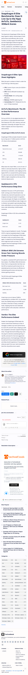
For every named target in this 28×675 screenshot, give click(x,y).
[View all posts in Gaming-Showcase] (20, 582)
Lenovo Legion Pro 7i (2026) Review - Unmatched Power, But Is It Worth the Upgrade (13, 550)
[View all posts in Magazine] (20, 592)
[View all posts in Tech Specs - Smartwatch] (20, 618)
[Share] (26, 28)
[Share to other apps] (20, 393)
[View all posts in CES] (7, 563)
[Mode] (26, 2)
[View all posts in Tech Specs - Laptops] (20, 614)
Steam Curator (19, 665)
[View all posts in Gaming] (7, 582)
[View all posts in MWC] (20, 598)
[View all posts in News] (7, 602)
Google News (17, 363)
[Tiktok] (13, 642)
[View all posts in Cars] (20, 560)
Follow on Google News (16, 354)
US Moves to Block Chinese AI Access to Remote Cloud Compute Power (14, 520)
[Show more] (3, 624)
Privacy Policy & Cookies (19, 657)
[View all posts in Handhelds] (20, 585)
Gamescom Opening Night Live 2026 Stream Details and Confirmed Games (13, 508)
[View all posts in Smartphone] (7, 608)
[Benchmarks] (4, 387)
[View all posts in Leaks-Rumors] (7, 592)
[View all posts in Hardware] (7, 589)
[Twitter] (8, 642)
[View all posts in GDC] (7, 585)
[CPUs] (9, 387)
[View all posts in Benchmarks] (7, 560)
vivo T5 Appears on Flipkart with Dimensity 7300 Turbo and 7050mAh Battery (13, 526)
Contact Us (18, 652)
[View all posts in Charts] (7, 566)
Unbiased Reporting (6, 667)
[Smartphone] (18, 6)
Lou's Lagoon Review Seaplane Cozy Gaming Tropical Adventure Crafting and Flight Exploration (14, 514)
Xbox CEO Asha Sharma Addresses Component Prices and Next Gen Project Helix (14, 543)
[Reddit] (2, 645)
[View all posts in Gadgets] (20, 576)
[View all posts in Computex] (20, 566)
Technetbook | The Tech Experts (13, 670)
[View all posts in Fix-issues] (7, 576)
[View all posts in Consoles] (7, 569)
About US (18, 651)
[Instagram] (5, 642)
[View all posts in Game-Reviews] (20, 579)
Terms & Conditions (20, 654)
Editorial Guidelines (20, 659)
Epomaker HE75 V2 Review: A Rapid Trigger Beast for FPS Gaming (12, 532)
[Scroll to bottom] (25, 668)
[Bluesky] (18, 642)
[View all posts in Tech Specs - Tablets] (7, 621)
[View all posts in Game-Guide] (7, 579)
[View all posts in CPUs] (20, 569)
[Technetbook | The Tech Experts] (9, 2)
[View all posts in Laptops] (20, 589)
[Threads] (21, 642)
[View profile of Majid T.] (9, 374)
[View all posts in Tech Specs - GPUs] (7, 614)
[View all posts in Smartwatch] (20, 608)
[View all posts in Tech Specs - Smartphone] (7, 618)
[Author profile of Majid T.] (3, 28)
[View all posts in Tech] (20, 611)
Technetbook (13, 383)
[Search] (23, 2)
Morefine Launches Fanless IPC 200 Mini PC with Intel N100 (14, 537)
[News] (3, 6)
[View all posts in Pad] (20, 602)
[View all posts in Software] (7, 611)
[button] (5, 393)
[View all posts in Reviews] (7, 605)
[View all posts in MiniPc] (7, 595)
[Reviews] (9, 6)
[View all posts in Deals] (7, 573)
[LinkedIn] (23, 642)
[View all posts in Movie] (7, 598)
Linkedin (4, 651)
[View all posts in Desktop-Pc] (20, 573)
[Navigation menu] (2, 2)
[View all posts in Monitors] (20, 595)
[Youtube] (10, 642)
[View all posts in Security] (20, 605)
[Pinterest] (15, 642)
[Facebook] (2, 642)
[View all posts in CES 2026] (20, 563)
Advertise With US (6, 665)
